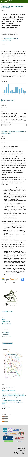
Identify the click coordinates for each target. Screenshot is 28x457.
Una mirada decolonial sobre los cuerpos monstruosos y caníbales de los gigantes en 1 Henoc (13, 402)
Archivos (7, 4)
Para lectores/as (5, 332)
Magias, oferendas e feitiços (8, 390)
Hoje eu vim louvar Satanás (8, 387)
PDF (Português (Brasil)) (8, 100)
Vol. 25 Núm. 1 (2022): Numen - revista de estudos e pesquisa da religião (12, 7)
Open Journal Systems (7, 311)
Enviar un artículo (7, 343)
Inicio (2, 4)
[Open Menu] (1, 1)
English (3, 319)
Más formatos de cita (6, 124)
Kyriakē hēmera (5, 407)
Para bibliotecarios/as (6, 336)
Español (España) (6, 321)
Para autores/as (5, 334)
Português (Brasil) (6, 324)
